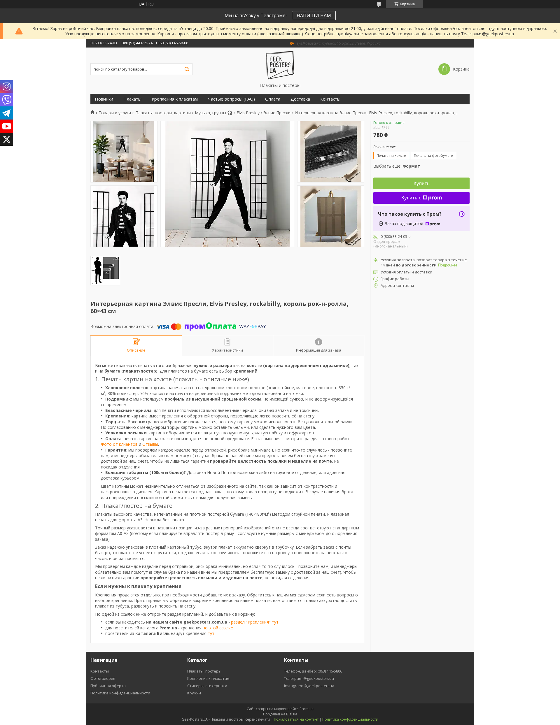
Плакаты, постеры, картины (163, 112)
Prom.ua (307, 708)
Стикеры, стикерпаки (207, 685)
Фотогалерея (102, 678)
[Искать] (186, 69)
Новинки (104, 99)
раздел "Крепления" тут (255, 622)
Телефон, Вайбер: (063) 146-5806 (313, 671)
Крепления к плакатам (175, 99)
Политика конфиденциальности (120, 693)
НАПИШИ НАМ (314, 15)
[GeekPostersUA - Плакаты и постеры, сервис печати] (280, 65)
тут (211, 633)
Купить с (411, 198)
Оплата (272, 99)
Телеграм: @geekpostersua (309, 678)
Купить (422, 183)
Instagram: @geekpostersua (309, 685)
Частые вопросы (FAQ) (231, 99)
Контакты (330, 99)
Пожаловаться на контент (296, 719)
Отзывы (150, 444)
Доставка (300, 99)
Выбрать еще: (396, 166)
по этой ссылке (218, 628)
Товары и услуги (115, 112)
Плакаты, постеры (204, 671)
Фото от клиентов (119, 444)
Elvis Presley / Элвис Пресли (263, 112)
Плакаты (132, 99)
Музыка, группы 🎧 (213, 112)
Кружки (194, 693)
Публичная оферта (108, 685)
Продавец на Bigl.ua (280, 714)
